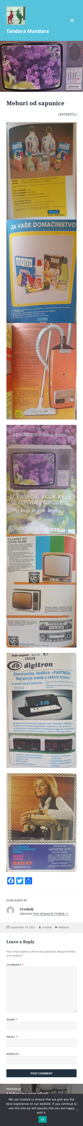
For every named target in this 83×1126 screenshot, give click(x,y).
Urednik (47, 927)
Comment (15, 965)
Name (11, 1019)
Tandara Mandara (27, 31)
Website (12, 1054)
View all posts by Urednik (49, 913)
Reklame (63, 927)
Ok (43, 1119)
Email (12, 1037)
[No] (77, 1110)
